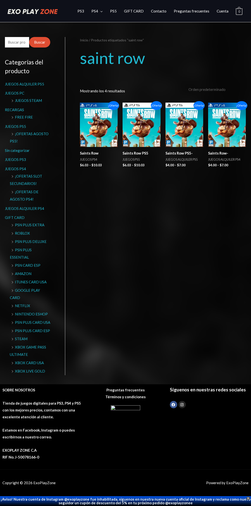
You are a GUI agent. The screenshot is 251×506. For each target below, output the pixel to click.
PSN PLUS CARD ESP (32, 330)
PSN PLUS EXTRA (29, 225)
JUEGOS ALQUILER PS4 (24, 208)
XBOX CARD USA (29, 363)
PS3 (80, 11)
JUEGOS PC (14, 93)
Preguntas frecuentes (191, 11)
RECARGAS (14, 110)
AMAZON (23, 273)
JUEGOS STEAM (28, 100)
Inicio (84, 40)
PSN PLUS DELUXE (31, 241)
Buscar (39, 42)
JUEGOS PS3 (15, 159)
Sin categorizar (17, 150)
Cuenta (222, 11)
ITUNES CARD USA (31, 282)
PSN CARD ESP (27, 265)
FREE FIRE (24, 117)
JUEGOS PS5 (15, 126)
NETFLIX (22, 305)
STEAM (21, 339)
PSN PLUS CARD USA (32, 322)
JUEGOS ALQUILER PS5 (24, 84)
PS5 (113, 11)
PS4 (94, 11)
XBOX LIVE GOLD (30, 371)
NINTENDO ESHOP (31, 314)
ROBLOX (22, 233)
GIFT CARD (134, 11)
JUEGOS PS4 (15, 169)
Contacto (158, 11)
